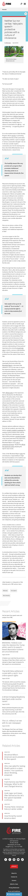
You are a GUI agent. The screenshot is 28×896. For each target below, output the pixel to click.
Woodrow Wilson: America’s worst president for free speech (14, 756)
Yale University (6, 595)
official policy (9, 393)
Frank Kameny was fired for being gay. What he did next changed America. (14, 784)
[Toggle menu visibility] (25, 4)
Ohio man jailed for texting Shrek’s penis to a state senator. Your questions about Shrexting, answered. (14, 770)
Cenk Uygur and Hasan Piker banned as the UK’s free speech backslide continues (14, 796)
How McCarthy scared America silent (13, 817)
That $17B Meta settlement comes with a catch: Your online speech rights (12, 673)
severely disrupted (20, 436)
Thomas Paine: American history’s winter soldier (14, 808)
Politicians (5, 590)
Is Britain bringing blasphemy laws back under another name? (13, 699)
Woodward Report (7, 365)
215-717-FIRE (18, 846)
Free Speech (14, 590)
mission (13, 135)
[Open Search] (21, 4)
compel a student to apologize (15, 430)
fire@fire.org (9, 846)
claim (21, 454)
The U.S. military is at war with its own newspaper (12, 721)
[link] (7, 4)
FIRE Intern (8, 43)
